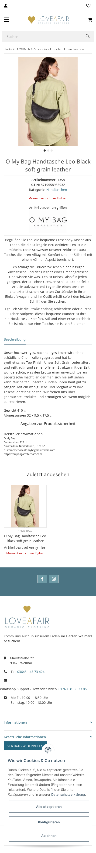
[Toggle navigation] (6, 19)
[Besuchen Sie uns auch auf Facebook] (42, 579)
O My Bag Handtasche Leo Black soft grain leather (25, 538)
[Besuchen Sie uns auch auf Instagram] (53, 579)
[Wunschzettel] (88, 5)
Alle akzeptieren (49, 807)
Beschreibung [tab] (15, 339)
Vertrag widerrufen (25, 746)
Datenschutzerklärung (68, 794)
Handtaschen (56, 189)
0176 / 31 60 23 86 (72, 689)
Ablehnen (49, 836)
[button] (48, 722)
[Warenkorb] (90, 19)
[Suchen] (90, 36)
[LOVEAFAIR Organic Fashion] (48, 20)
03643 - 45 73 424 (31, 671)
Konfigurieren (49, 822)
